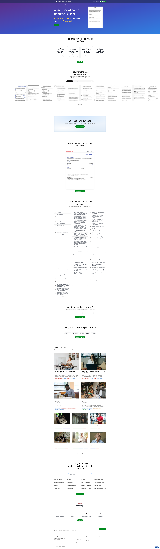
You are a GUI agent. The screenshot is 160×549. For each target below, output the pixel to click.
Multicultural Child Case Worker (86, 485)
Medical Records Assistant (71, 485)
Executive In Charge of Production (99, 480)
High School (68, 313)
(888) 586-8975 (100, 516)
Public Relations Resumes (89, 540)
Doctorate (97, 313)
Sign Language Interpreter (58, 489)
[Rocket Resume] (55, 1)
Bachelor (85, 313)
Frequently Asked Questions (60, 516)
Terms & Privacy (98, 541)
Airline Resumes (88, 536)
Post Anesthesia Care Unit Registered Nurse (73, 486)
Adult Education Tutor (70, 477)
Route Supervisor (70, 488)
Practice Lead (83, 486)
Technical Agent (83, 489)
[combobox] (80, 474)
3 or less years (75, 333)
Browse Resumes (88, 543)
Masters (91, 313)
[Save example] (55, 212)
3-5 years (82, 333)
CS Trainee (56, 480)
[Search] (94, 1)
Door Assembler (70, 480)
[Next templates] (105, 17)
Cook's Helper (83, 479)
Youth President (96, 489)
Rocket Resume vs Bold (99, 539)
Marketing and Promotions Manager (99, 483)
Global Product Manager (58, 483)
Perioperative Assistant (57, 486)
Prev (88, 151)
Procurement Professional (98, 486)
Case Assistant (69, 479)
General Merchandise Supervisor (99, 482)
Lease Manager (83, 483)
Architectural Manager (97, 477)
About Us (76, 536)
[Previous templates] (86, 17)
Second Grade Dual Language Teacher (100, 488)
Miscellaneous (62, 4)
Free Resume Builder (78, 541)
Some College (79, 313)
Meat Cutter (56, 485)
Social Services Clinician (71, 489)
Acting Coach (56, 477)
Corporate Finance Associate (98, 479)
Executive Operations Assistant (59, 482)
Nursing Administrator (97, 485)
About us (59, 1)
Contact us (98, 542)
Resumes (58, 4)
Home (55, 4)
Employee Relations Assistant (85, 480)
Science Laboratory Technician (86, 488)
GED (73, 313)
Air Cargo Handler (83, 477)
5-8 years (87, 333)
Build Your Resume (77, 542)
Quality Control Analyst (57, 488)
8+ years (93, 333)
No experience (67, 333)
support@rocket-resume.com (86, 516)
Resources (69, 1)
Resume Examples (64, 1)
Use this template (69, 151)
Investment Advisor (70, 483)
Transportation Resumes (89, 542)
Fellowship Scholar (70, 482)
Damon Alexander (57, 402)
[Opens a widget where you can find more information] (157, 548)
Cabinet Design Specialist (58, 479)
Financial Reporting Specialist (85, 482)
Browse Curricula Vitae (78, 539)
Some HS (62, 313)
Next (91, 151)
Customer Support (99, 536)
